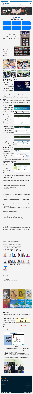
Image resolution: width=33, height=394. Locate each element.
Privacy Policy (28, 392)
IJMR (26, 27)
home (1, 12)
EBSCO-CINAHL (7, 27)
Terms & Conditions (25, 392)
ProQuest (16, 27)
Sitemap (31, 392)
